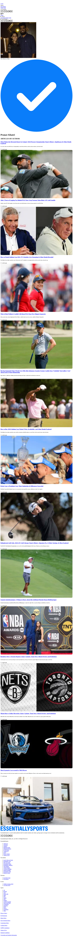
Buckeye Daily (6, 873)
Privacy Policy (6, 854)
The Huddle (6, 866)
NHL (4, 910)
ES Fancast (5, 879)
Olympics (5, 905)
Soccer (4, 908)
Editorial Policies (7, 848)
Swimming (5, 909)
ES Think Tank (6, 877)
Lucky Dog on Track (8, 860)
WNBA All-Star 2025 (8, 884)
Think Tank (3, 8)
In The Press (6, 850)
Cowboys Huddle (7, 869)
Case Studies (5, 19)
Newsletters (3, 6)
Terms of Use (6, 855)
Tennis (4, 898)
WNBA (5, 900)
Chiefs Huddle (6, 867)
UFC (4, 899)
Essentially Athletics (7, 865)
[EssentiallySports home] (24, 830)
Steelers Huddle (7, 870)
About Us (5, 843)
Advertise (5, 845)
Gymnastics (6, 904)
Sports (3, 16)
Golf (4, 892)
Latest (2, 3)
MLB (4, 907)
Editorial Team (6, 847)
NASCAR (5, 894)
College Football (7, 901)
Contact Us (5, 851)
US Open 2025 (6, 885)
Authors (5, 846)
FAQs (4, 852)
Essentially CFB (7, 871)
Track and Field (6, 903)
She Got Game (6, 862)
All (4, 890)
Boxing (5, 891)
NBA (4, 895)
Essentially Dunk (7, 864)
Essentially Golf (7, 861)
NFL (4, 896)
